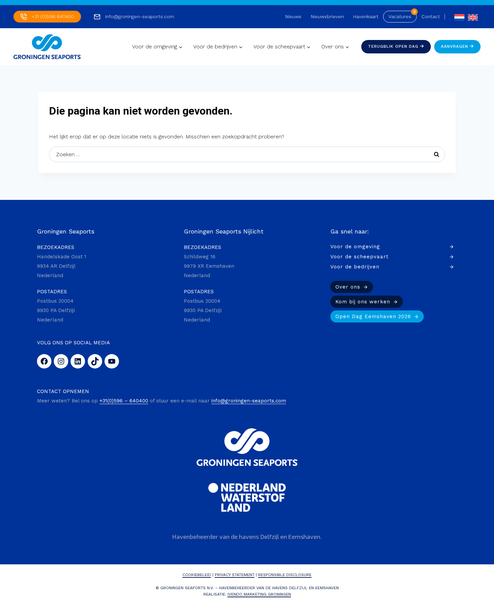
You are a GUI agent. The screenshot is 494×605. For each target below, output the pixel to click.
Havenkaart (365, 16)
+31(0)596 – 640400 (123, 401)
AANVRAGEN (455, 46)
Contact (430, 16)
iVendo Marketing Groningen (259, 594)
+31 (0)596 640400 (53, 16)
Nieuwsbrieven (327, 16)
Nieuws (293, 16)
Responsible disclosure (285, 574)
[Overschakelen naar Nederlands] (457, 16)
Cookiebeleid (196, 574)
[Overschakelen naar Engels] (471, 16)
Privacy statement (234, 574)
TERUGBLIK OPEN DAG (394, 46)
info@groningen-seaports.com (139, 16)
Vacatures (399, 16)
